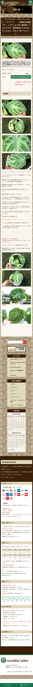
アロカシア (13, 384)
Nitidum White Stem (15, 367)
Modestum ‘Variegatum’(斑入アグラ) (17, 363)
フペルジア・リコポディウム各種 (17, 401)
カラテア (12, 390)
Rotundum (13, 375)
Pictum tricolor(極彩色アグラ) (17, 371)
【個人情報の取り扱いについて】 (16, 639)
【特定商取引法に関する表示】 (24, 466)
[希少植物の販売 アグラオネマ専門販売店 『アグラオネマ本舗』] (9, 3)
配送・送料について (20, 84)
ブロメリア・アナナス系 (16, 405)
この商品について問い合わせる (23, 82)
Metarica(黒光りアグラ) (16, 359)
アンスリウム (13, 387)
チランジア (13, 393)
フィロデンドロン (14, 397)
